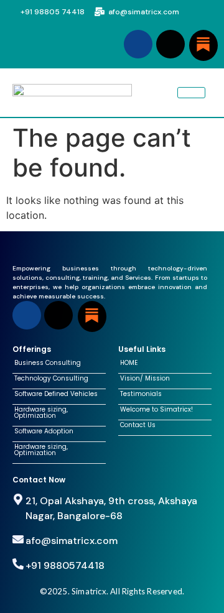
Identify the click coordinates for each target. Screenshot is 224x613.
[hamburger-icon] (191, 92)
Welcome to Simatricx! (156, 410)
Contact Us (138, 425)
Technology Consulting (51, 379)
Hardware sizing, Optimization (41, 413)
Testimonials (141, 394)
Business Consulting (47, 363)
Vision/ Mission (145, 379)
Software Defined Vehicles (56, 394)
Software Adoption (43, 431)
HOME (129, 363)
